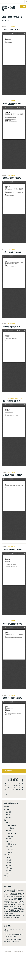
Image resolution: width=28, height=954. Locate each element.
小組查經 (8, 817)
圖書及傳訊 (9, 847)
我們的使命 (9, 868)
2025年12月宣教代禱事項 (11, 104)
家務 (5, 820)
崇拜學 (12, 828)
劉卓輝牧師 (17, 890)
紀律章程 (8, 863)
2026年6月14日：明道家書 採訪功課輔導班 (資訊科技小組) (13, 940)
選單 (24, 6)
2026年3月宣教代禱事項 (11, 29)
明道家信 (10, 852)
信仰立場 (8, 865)
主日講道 (8, 812)
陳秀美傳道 (18, 908)
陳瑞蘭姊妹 (11, 909)
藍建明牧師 (11, 904)
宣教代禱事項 (11, 26)
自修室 (6, 876)
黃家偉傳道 (21, 913)
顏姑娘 (8, 911)
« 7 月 (5, 795)
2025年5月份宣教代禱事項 (12, 549)
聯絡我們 (8, 873)
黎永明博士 (6, 916)
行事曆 (8, 857)
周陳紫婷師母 (8, 894)
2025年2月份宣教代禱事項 (12, 698)
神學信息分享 (12, 833)
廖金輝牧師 (12, 896)
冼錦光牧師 (11, 890)
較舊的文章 (8, 771)
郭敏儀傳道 (11, 906)
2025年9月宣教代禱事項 (11, 326)
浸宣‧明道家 (8, 8)
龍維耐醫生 (10, 917)
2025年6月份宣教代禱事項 (12, 475)
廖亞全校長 (14, 894)
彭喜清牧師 (17, 896)
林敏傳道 (20, 902)
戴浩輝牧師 (22, 896)
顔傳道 (7, 914)
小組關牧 (8, 839)
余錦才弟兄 (6, 890)
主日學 (8, 815)
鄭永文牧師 (16, 906)
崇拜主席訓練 (12, 825)
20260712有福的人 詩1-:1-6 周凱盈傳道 (13, 930)
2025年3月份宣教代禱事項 (12, 624)
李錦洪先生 (10, 899)
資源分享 (6, 809)
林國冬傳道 (14, 902)
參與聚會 (8, 860)
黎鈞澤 (11, 916)
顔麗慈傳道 (12, 914)
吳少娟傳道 (7, 892)
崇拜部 (8, 823)
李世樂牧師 (6, 899)
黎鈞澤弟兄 (17, 916)
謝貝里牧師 (20, 904)
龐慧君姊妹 (16, 917)
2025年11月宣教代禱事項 (11, 178)
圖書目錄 (10, 849)
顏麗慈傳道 (15, 911)
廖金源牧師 (8, 896)
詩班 (16, 904)
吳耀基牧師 (19, 892)
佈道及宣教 (11, 398)
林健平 (16, 899)
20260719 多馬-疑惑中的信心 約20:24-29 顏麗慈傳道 (13, 935)
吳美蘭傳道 (13, 892)
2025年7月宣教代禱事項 (11, 401)
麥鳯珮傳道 (17, 913)
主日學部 (8, 831)
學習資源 (10, 836)
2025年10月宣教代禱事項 (11, 252)
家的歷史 (8, 871)
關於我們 (6, 855)
